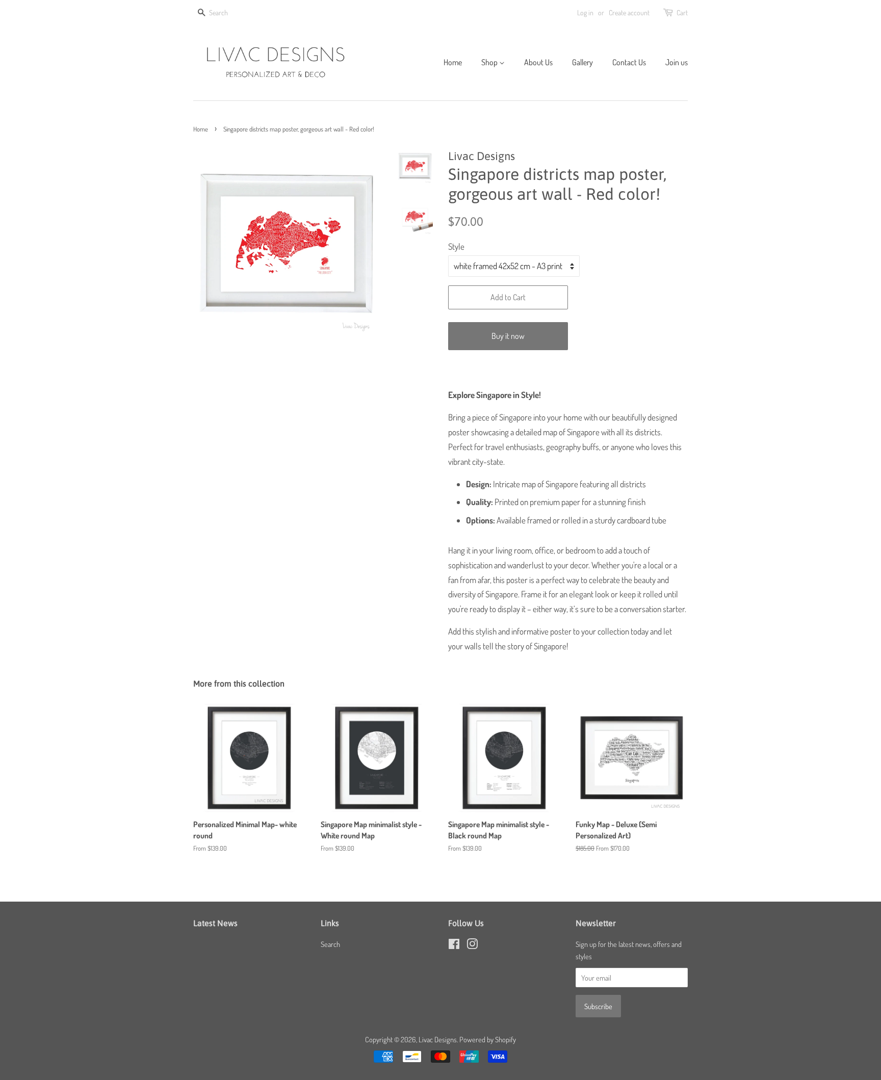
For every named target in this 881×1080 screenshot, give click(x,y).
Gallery (582, 62)
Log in (585, 12)
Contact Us (629, 62)
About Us (538, 62)
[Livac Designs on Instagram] (472, 945)
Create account (629, 12)
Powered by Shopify (487, 1039)
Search (330, 944)
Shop (490, 62)
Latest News (215, 923)
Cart (682, 12)
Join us (676, 62)
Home (453, 62)
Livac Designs (438, 1039)
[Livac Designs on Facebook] (454, 945)
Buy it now (508, 336)
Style (456, 246)
